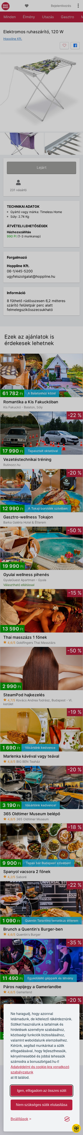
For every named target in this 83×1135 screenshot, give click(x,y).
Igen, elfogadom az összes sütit (41, 1090)
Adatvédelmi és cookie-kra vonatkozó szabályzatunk (40, 1069)
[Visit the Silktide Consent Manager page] (67, 1119)
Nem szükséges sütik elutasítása (41, 1105)
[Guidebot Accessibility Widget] (76, 1128)
